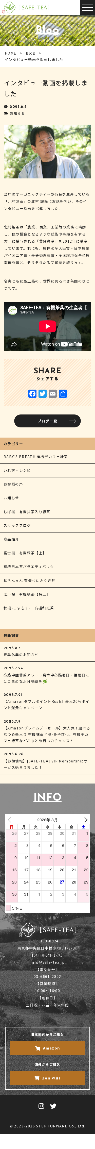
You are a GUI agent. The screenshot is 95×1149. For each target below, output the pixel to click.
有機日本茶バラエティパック (29, 566)
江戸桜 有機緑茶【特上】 (27, 594)
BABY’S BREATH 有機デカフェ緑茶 (36, 456)
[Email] (53, 394)
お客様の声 (13, 484)
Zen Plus (51, 1077)
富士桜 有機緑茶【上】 (25, 552)
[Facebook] (32, 394)
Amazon (51, 1048)
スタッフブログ (17, 525)
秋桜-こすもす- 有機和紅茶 (29, 607)
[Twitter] (42, 394)
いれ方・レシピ (17, 470)
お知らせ (17, 113)
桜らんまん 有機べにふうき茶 (29, 580)
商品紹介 (11, 539)
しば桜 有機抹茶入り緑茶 (27, 511)
